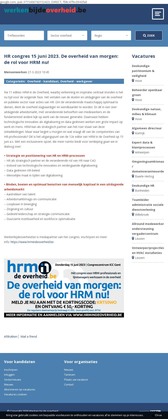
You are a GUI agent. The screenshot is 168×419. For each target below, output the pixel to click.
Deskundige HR (143, 186)
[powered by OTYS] (150, 411)
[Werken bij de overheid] (45, 10)
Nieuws (8, 384)
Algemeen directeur (147, 128)
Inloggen (9, 374)
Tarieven (69, 374)
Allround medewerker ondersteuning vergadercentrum (148, 229)
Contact (69, 384)
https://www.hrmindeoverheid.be (32, 242)
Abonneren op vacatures (19, 389)
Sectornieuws (12, 379)
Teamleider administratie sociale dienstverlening (147, 205)
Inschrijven (11, 370)
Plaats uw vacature (76, 379)
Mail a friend (28, 336)
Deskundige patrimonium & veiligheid (143, 71)
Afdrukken (10, 336)
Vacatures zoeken (15, 394)
